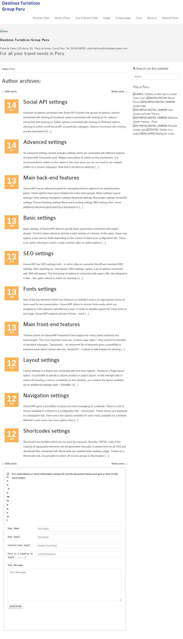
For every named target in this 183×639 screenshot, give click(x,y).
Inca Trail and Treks (87, 17)
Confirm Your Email (19, 545)
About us (152, 17)
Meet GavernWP (21, 6)
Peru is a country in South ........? (20, 555)
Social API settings (45, 102)
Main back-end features (51, 178)
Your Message (15, 565)
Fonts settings (39, 289)
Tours (139, 17)
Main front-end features (51, 324)
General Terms (170, 17)
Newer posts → (119, 91)
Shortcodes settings (46, 431)
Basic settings (39, 218)
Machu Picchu (63, 17)
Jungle (106, 17)
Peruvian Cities (41, 17)
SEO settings (38, 253)
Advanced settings (45, 142)
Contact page (123, 17)
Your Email (14, 537)
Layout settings (41, 360)
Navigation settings (46, 395)
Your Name (13, 528)
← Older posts (9, 91)
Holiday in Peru (8, 69)
